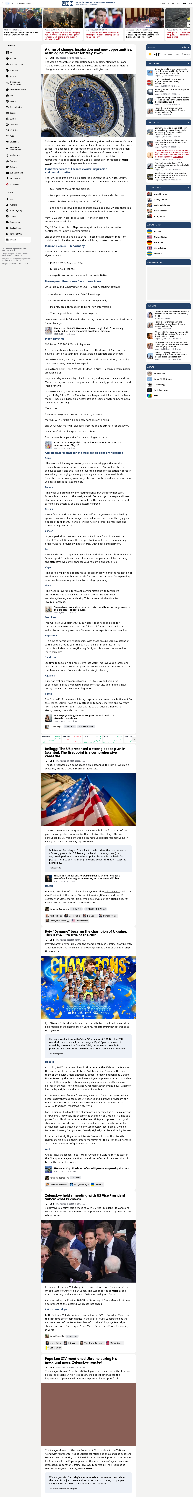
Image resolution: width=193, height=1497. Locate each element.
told (47, 163)
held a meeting (113, 891)
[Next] (189, 24)
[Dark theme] (12, 3)
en (184, 3)
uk (178, 3)
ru (190, 3)
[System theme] (7, 3)
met (89, 1315)
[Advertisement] (168, 283)
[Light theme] (2, 3)
